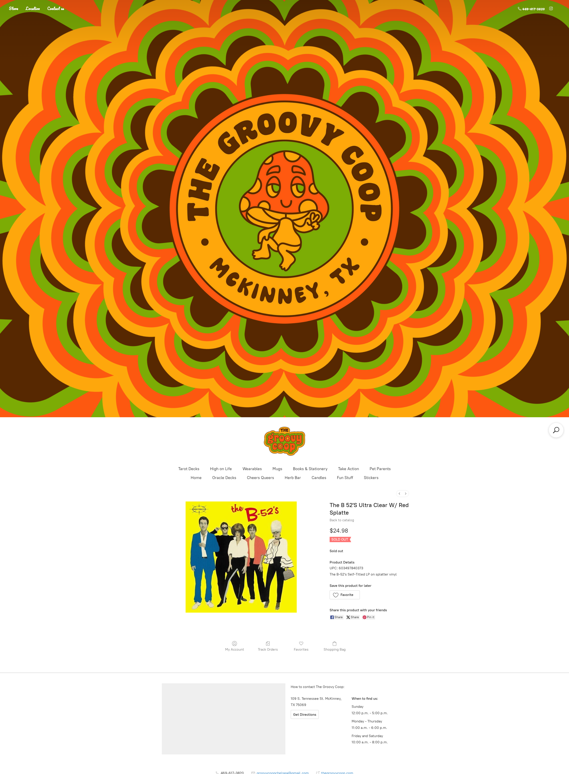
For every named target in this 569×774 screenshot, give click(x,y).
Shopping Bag (335, 649)
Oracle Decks (224, 477)
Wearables (252, 468)
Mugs (277, 468)
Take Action (348, 468)
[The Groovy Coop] (284, 441)
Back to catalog (342, 520)
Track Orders (268, 649)
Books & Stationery (310, 468)
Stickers (371, 477)
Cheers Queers (260, 477)
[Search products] (556, 430)
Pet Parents (380, 468)
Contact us (55, 8)
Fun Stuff (345, 477)
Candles (319, 477)
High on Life (221, 468)
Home (196, 477)
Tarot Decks (188, 468)
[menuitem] (399, 493)
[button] (345, 594)
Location (33, 8)
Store (13, 8)
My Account (234, 649)
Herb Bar (293, 477)
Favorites (301, 649)
